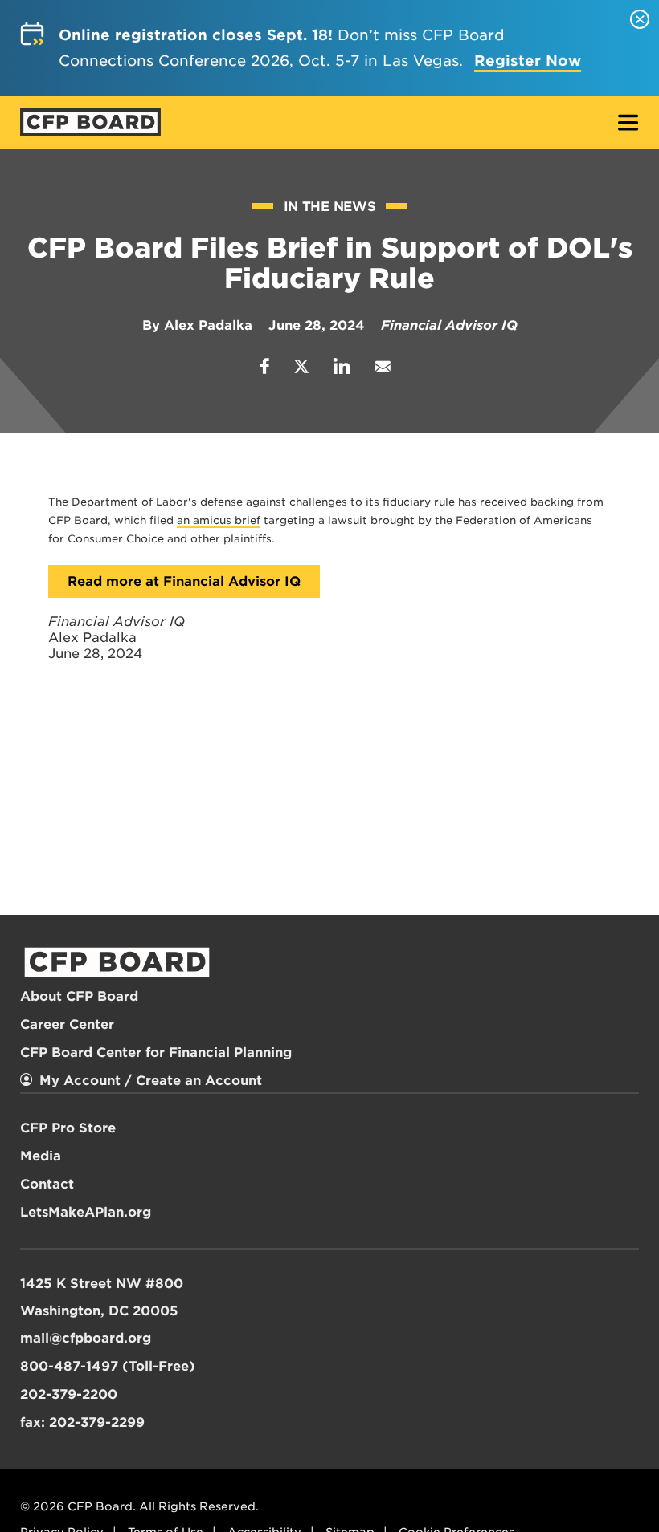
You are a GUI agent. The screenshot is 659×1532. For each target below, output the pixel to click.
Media (40, 1156)
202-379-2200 (68, 1394)
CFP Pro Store (68, 1128)
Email (383, 366)
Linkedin (342, 366)
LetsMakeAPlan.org (85, 1212)
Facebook (264, 366)
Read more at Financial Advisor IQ (184, 581)
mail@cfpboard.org (85, 1338)
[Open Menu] (628, 124)
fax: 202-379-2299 (82, 1422)
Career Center (67, 1024)
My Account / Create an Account (150, 1080)
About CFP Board (79, 996)
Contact (47, 1184)
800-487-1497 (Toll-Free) (107, 1366)
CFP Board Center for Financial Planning (156, 1052)
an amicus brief (218, 520)
